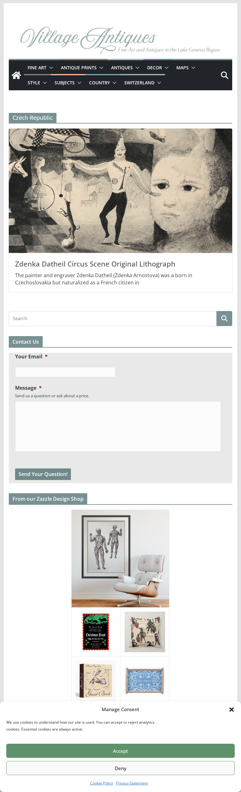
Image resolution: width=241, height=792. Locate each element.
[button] (231, 709)
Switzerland (139, 83)
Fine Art (37, 68)
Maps (182, 68)
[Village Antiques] (121, 41)
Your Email (31, 356)
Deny (120, 768)
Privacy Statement (132, 783)
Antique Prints (79, 68)
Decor (154, 68)
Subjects (65, 83)
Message (28, 388)
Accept (120, 751)
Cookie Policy (101, 783)
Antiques (122, 68)
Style (34, 83)
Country (99, 83)
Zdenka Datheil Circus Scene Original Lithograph (95, 263)
